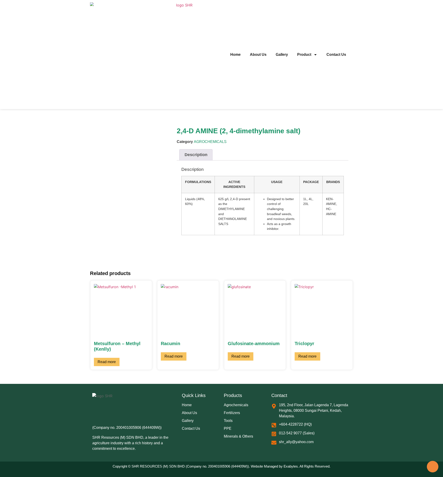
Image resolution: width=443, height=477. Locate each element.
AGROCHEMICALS (210, 142)
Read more (107, 362)
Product (304, 54)
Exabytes (291, 466)
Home (235, 54)
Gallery (282, 54)
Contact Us (336, 54)
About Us (258, 54)
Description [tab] (196, 154)
